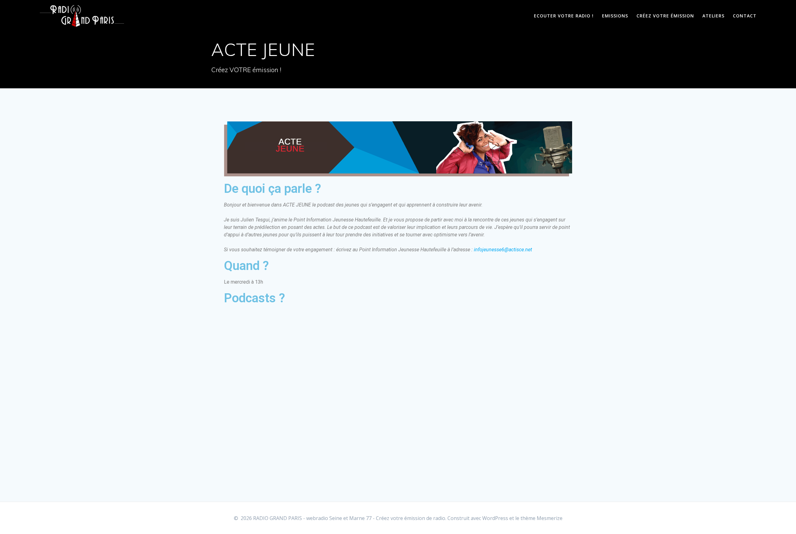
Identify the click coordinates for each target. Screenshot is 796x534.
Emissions (615, 16)
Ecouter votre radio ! (564, 16)
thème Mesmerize (541, 518)
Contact (745, 16)
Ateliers (713, 16)
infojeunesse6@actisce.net (503, 250)
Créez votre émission (665, 16)
